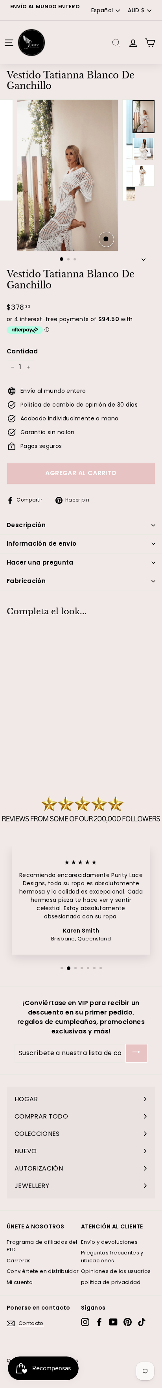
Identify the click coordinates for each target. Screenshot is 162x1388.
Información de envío (42, 543)
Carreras (19, 1260)
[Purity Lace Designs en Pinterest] (127, 1322)
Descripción (26, 525)
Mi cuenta (20, 1282)
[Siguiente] (143, 257)
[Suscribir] (136, 1053)
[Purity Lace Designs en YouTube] (113, 1322)
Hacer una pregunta (40, 562)
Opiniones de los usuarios (116, 1271)
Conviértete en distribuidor (43, 1271)
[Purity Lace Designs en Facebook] (99, 1322)
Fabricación (26, 581)
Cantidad (22, 351)
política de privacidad (111, 1282)
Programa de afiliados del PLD (42, 1246)
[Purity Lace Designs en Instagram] (85, 1322)
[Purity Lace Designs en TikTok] (142, 1322)
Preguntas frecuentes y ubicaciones (112, 1256)
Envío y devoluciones (109, 1242)
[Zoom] (106, 239)
